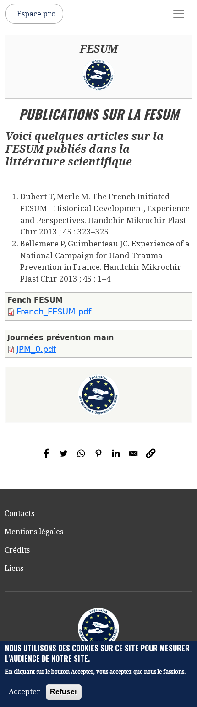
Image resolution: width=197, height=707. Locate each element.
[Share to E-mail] (133, 453)
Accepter (24, 691)
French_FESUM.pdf (53, 311)
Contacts (19, 513)
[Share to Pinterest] (98, 453)
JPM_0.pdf (36, 349)
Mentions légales (34, 531)
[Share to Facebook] (46, 453)
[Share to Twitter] (64, 453)
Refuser (63, 692)
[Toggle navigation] (179, 14)
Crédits (17, 550)
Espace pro (36, 14)
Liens (14, 568)
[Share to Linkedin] (116, 453)
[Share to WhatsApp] (81, 453)
